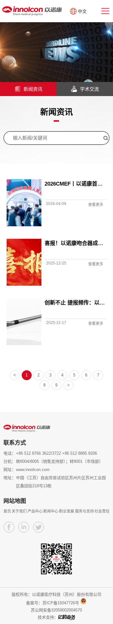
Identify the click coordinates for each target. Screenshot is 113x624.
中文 (82, 11)
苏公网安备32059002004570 (56, 610)
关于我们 (19, 511)
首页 (7, 511)
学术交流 (89, 89)
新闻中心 (50, 511)
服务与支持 (84, 511)
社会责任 (102, 511)
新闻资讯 (33, 89)
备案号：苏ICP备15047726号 (52, 603)
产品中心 (35, 511)
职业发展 (66, 511)
